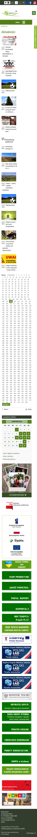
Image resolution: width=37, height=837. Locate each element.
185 (30, 321)
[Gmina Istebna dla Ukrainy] (16, 568)
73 (9, 292)
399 (22, 380)
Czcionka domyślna (16, 2)
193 (30, 323)
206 (19, 328)
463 (22, 398)
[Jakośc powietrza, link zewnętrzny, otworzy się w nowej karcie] (16, 589)
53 (3, 288)
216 (26, 330)
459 (7, 398)
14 (22, 277)
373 (15, 374)
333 (15, 363)
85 (18, 295)
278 (19, 347)
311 (22, 356)
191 (22, 323)
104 (25, 299)
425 (30, 387)
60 (25, 288)
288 (26, 349)
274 (3, 347)
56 (12, 288)
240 (26, 336)
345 (30, 365)
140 (11, 310)
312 (26, 356)
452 (11, 396)
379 (7, 376)
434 (3, 391)
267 (7, 345)
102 (17, 299)
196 (11, 325)
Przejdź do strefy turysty (35, 37)
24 (25, 279)
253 (15, 341)
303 (22, 354)
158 (19, 314)
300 (11, 354)
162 (3, 317)
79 (28, 292)
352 (26, 367)
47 (12, 286)
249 (30, 339)
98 (3, 299)
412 (11, 385)
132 (11, 308)
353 (30, 367)
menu (17, 22)
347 (7, 367)
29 (12, 281)
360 (26, 369)
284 (11, 349)
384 (26, 376)
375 (22, 374)
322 (3, 360)
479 (22, 402)
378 (3, 376)
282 (3, 349)
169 (30, 317)
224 (26, 332)
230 (19, 334)
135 (22, 308)
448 (26, 393)
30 (15, 281)
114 (3, 303)
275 (7, 347)
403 (7, 382)
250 (3, 341)
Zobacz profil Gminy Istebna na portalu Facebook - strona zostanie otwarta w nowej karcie (30, 2)
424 (26, 387)
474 (3, 402)
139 (7, 310)
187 (7, 323)
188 (11, 323)
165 (15, 317)
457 (30, 396)
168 (26, 317)
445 (15, 393)
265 (30, 343)
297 (30, 352)
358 (19, 369)
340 (11, 365)
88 (28, 295)
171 (7, 319)
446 (19, 393)
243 (7, 339)
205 (15, 328)
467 (7, 400)
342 (19, 365)
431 (22, 389)
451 (7, 396)
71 (3, 292)
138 (3, 310)
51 (25, 286)
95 (21, 297)
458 (3, 398)
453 (15, 396)
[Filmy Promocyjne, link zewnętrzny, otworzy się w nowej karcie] (16, 579)
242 (3, 339)
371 (7, 374)
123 (7, 306)
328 (26, 360)
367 (22, 371)
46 (9, 286)
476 (11, 402)
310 (19, 356)
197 (15, 325)
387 (7, 378)
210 (3, 330)
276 (11, 347)
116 (11, 303)
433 (30, 389)
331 (7, 363)
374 (19, 374)
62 (3, 290)
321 (30, 358)
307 (7, 356)
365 (15, 371)
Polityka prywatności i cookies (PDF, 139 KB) (13, 828)
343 (22, 365)
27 (6, 281)
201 (30, 325)
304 (26, 354)
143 (22, 310)
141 (15, 310)
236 (11, 336)
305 (30, 354)
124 (11, 306)
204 (11, 328)
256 (26, 341)
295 (22, 352)
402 (3, 382)
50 (21, 286)
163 (7, 317)
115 (7, 303)
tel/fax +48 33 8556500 (7, 818)
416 (26, 385)
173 (15, 319)
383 (22, 376)
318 (19, 358)
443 (7, 393)
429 (15, 389)
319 (22, 358)
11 (13, 277)
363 (7, 371)
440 (26, 391)
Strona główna (5, 2)
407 (22, 382)
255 (22, 341)
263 (22, 343)
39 (15, 284)
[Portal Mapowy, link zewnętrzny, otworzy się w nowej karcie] (16, 600)
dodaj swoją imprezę (9, 459)
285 (15, 349)
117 (14, 303)
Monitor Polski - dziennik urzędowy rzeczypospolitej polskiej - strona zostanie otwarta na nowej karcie (14, 691)
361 (30, 369)
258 (3, 343)
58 (18, 288)
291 (7, 352)
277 (15, 347)
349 (15, 367)
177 (30, 319)
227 (7, 334)
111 (22, 301)
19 (9, 279)
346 (3, 367)
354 (3, 369)
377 (30, 374)
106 (3, 301)
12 (16, 277)
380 (11, 376)
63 (6, 290)
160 (26, 314)
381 (15, 376)
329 (30, 360)
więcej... (3, 822)
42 (25, 284)
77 (21, 292)
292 (11, 352)
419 (7, 387)
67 (18, 290)
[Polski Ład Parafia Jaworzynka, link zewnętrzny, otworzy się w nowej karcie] (16, 673)
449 (30, 393)
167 (22, 317)
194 (3, 325)
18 (6, 279)
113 (30, 301)
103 (21, 299)
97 (28, 297)
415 (22, 385)
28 (9, 281)
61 (28, 288)
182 (19, 321)
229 (15, 334)
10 (10, 277)
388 (11, 378)
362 (3, 371)
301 (15, 354)
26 (3, 281)
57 (15, 288)
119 (22, 303)
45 (6, 286)
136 (26, 308)
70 (28, 290)
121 (30, 303)
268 (11, 345)
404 (11, 382)
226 (3, 334)
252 (11, 341)
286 (19, 349)
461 (15, 398)
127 (22, 306)
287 (22, 349)
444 (11, 393)
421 (15, 387)
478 (19, 402)
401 (30, 380)
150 (19, 312)
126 (19, 306)
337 (30, 363)
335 (22, 363)
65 (12, 290)
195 (7, 325)
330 (3, 363)
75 (15, 292)
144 (26, 310)
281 (30, 347)
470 (19, 400)
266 (3, 345)
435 (7, 391)
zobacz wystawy (8, 456)
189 (15, 323)
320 (26, 358)
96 (25, 297)
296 (26, 352)
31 (18, 281)
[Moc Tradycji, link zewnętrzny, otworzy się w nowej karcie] (16, 622)
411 (7, 385)
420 (11, 387)
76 (18, 292)
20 (12, 279)
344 (26, 365)
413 (15, 385)
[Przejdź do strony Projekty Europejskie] (27, 2)
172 (11, 319)
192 (26, 323)
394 (3, 380)
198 (19, 325)
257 (30, 341)
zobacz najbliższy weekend (11, 453)
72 (6, 292)
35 (3, 284)
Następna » (6, 404)
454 (19, 396)
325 (15, 360)
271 (22, 345)
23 (21, 279)
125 (15, 306)
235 (7, 336)
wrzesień (30, 422)
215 (22, 330)
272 (26, 345)
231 (22, 334)
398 (19, 380)
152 (26, 312)
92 (12, 297)
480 (26, 402)
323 (7, 360)
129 (30, 306)
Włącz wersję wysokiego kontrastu (8, 2)
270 (19, 345)
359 (22, 369)
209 (30, 328)
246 (19, 339)
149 (15, 312)
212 (11, 330)
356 (11, 369)
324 (11, 360)
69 (25, 290)
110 (19, 301)
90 (6, 297)
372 (11, 374)
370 (3, 374)
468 (11, 400)
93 (15, 297)
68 (21, 290)
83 (12, 295)
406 (19, 382)
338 (3, 365)
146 (3, 312)
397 (15, 380)
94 (18, 297)
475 (7, 402)
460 (11, 398)
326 (19, 360)
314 (3, 358)
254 (19, 341)
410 (3, 385)
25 (28, 279)
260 (11, 343)
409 (30, 382)
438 (19, 391)
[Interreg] (16, 643)
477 (15, 402)
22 (18, 279)
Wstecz (6, 409)
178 (3, 321)
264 (26, 343)
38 (12, 284)
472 (26, 400)
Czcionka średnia (20, 2)
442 (3, 393)
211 (7, 330)
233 (30, 334)
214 (18, 330)
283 (7, 349)
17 (3, 279)
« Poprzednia (11, 275)
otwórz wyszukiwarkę (34, 13)
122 (3, 306)
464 (26, 398)
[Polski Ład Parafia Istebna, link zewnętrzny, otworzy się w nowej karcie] (16, 658)
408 (26, 382)
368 (26, 371)
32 (21, 281)
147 (7, 312)
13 (19, 277)
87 (25, 295)
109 (15, 301)
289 (30, 349)
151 (22, 312)
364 (11, 371)
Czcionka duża (23, 2)
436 (11, 391)
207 (22, 328)
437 (15, 391)
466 (3, 400)
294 (19, 352)
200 (26, 325)
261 (15, 343)
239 (22, 336)
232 (26, 334)
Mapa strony (12, 2)
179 (7, 321)
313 (30, 356)
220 (11, 332)
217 (30, 330)
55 (9, 288)
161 (30, 314)
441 (30, 391)
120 (26, 303)
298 (3, 354)
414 (18, 385)
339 (7, 365)
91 (9, 297)
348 (11, 367)
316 (11, 358)
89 (3, 297)
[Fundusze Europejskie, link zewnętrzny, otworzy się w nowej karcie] (16, 557)
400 (26, 380)
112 (26, 301)
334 (19, 363)
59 (21, 288)
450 (3, 396)
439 (22, 391)
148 (11, 312)
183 (22, 321)
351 (22, 367)
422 (19, 387)
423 (22, 387)
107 (7, 301)
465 (30, 398)
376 (26, 374)
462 (19, 398)
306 (3, 356)
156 (11, 314)
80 (3, 295)
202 (3, 328)
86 (21, 295)
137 (30, 308)
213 (15, 330)
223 (22, 332)
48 (15, 286)
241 (30, 336)
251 (7, 341)
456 (26, 396)
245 (15, 339)
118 (18, 303)
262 (19, 343)
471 (22, 400)
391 (22, 378)
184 (26, 321)
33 (25, 281)
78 (25, 292)
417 (30, 385)
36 (6, 284)
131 (7, 308)
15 (26, 277)
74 (12, 292)
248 (26, 339)
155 (7, 314)
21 (15, 279)
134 (19, 308)
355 (7, 369)
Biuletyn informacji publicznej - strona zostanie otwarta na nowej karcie (10, 499)
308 (11, 356)
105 (29, 299)
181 (15, 321)
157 (15, 314)
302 (19, 354)
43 (28, 284)
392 (26, 378)
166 (19, 317)
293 (15, 352)
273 (30, 345)
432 (26, 389)
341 (15, 365)
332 (11, 363)
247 (22, 339)
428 (11, 389)
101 (13, 299)
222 (19, 332)
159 (22, 314)
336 (26, 363)
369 (30, 371)
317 (15, 358)
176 (26, 319)
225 (30, 332)
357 (15, 369)
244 (11, 339)
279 (22, 347)
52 (28, 286)
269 (15, 345)
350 (19, 367)
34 (28, 281)
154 (3, 314)
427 (7, 389)
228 (11, 334)
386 (3, 378)
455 (22, 396)
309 (15, 356)
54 (6, 288)
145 (30, 310)
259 (7, 343)
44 (3, 286)
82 (9, 295)
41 (21, 284)
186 (3, 323)
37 (9, 284)
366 (19, 371)
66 (15, 290)
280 (26, 347)
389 (15, 378)
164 (11, 317)
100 (9, 299)
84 (15, 295)
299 (7, 354)
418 (3, 387)
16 (29, 277)
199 (22, 325)
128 (26, 306)
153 (30, 312)
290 (3, 352)
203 (7, 328)
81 (6, 295)
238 (19, 336)
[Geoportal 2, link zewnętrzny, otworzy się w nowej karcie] (16, 611)
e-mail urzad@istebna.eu (8, 820)
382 (19, 376)
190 (19, 323)
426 (3, 389)
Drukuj (29, 409)
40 (18, 284)
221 (15, 332)
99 (6, 299)
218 (3, 332)
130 (3, 308)
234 (3, 336)
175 (22, 319)
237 (15, 336)
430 (19, 389)
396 (11, 380)
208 (26, 328)
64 (9, 290)
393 (30, 378)
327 (22, 360)
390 (19, 378)
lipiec (4, 422)
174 (19, 319)
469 (15, 400)
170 (3, 319)
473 (30, 400)
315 (7, 358)
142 (19, 310)
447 (22, 393)
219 (7, 332)
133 (15, 308)
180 (11, 321)
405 (15, 382)
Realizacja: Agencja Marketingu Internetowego (10, 833)
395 (7, 380)
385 (30, 376)
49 (18, 286)
